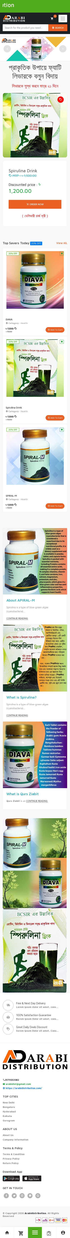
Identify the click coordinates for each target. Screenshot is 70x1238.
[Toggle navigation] (63, 18)
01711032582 (12, 1079)
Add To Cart (56, 329)
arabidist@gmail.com (18, 1084)
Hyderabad (9, 1111)
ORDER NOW (36, 204)
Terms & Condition (14, 1154)
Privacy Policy (11, 1158)
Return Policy (11, 1163)
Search (59, 27)
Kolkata (7, 1116)
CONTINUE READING (17, 618)
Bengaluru (9, 1107)
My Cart (55, 16)
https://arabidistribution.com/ (23, 1088)
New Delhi (9, 1102)
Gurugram (9, 1120)
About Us (8, 1135)
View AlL (61, 243)
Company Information (15, 1139)
